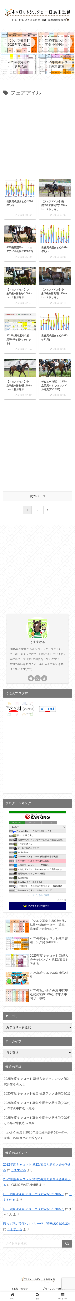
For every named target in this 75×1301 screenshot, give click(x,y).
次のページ (37, 496)
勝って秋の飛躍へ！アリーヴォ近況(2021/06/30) (36, 1223)
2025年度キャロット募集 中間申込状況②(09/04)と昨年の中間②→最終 (37, 1105)
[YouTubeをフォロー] (44, 678)
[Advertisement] (37, 136)
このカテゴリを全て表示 (37, 895)
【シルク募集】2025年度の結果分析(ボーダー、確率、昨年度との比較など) (37, 1135)
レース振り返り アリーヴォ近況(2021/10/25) (33, 1194)
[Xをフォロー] (37, 678)
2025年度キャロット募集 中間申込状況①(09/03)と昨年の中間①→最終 (37, 1120)
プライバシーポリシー (55, 1288)
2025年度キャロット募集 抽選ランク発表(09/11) (37, 1093)
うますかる (37, 642)
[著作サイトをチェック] (31, 678)
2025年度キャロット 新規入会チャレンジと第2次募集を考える (36, 1081)
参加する (61, 900)
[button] (67, 1244)
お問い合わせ (20, 1288)
